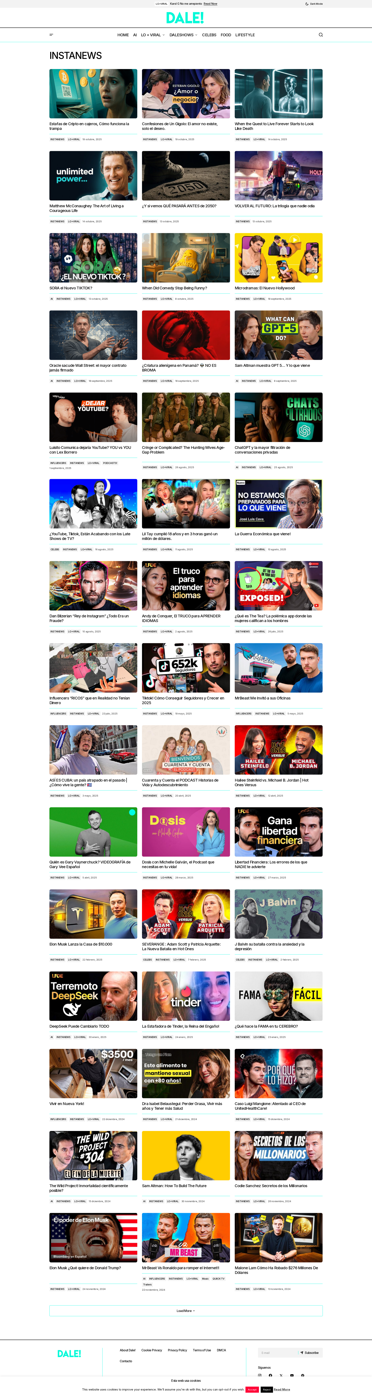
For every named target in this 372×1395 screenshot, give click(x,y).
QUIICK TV (219, 1278)
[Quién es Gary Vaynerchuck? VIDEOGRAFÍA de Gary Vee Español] (93, 832)
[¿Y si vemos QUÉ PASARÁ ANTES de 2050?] (186, 175)
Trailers (147, 1284)
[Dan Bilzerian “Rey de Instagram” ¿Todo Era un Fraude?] (93, 585)
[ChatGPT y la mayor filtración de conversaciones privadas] (279, 417)
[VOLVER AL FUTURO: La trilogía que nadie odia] (279, 175)
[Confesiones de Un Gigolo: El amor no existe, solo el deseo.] (186, 94)
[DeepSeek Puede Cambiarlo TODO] (93, 996)
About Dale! (128, 1350)
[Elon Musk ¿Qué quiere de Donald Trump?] (93, 1237)
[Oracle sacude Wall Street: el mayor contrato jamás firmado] (93, 335)
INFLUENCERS (58, 463)
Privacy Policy (177, 1350)
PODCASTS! (110, 463)
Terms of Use (202, 1350)
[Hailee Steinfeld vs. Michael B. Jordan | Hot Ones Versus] (279, 750)
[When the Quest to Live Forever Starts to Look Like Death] (279, 93)
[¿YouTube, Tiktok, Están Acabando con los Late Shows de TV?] (93, 503)
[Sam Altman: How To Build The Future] (186, 1156)
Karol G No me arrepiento (186, 3)
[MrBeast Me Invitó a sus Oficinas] (279, 667)
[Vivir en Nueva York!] (93, 1073)
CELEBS (55, 549)
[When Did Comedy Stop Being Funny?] (186, 258)
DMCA (221, 1350)
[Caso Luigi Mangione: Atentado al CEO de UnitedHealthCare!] (279, 1073)
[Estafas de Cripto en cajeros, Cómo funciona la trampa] (93, 93)
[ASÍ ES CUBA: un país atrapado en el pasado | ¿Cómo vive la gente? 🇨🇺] (93, 750)
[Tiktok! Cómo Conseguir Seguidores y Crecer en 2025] (186, 668)
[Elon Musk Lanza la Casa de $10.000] (93, 914)
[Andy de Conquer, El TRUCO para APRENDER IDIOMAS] (186, 586)
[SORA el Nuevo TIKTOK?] (93, 257)
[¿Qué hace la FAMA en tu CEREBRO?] (279, 996)
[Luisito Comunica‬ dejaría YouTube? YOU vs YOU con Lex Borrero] (93, 417)
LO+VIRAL (161, 3)
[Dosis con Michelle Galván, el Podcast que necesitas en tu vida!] (186, 832)
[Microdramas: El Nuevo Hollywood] (279, 257)
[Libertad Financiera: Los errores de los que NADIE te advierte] (279, 832)
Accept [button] (252, 1389)
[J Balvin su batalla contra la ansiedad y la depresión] (279, 914)
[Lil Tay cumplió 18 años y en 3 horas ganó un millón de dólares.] (186, 503)
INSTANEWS (57, 139)
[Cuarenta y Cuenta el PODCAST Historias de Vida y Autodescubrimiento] (186, 750)
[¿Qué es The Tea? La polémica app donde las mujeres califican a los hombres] (279, 585)
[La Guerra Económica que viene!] (279, 503)
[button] (314, 4)
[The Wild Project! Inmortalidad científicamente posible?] (93, 1155)
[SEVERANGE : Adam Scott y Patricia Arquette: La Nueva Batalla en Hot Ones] (186, 914)
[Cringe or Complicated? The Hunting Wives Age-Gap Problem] (186, 417)
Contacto (126, 1361)
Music (205, 1278)
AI (52, 298)
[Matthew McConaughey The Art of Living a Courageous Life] (93, 175)
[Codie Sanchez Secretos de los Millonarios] (279, 1155)
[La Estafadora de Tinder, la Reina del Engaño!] (186, 996)
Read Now (210, 3)
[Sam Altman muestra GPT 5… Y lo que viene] (279, 335)
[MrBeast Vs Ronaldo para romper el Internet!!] (186, 1237)
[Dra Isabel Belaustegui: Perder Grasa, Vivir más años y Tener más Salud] (186, 1073)
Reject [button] (267, 1389)
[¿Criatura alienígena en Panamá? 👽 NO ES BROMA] (186, 335)
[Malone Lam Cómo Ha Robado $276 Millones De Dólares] (279, 1237)
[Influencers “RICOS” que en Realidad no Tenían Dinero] (93, 667)
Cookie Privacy (151, 1350)
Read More (282, 1389)
